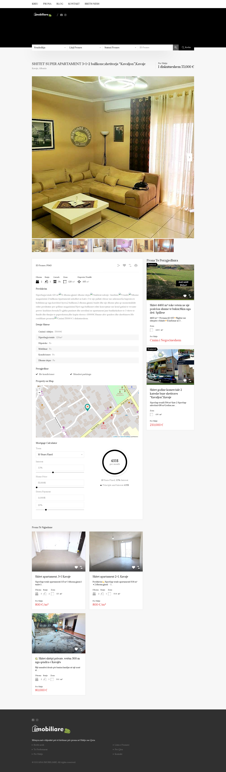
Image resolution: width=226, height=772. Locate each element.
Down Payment (43, 491)
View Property (170, 293)
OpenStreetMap (125, 436)
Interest (39, 461)
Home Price (41, 476)
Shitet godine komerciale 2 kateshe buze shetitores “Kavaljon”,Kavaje (166, 393)
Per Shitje (38, 754)
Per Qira (119, 749)
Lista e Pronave (122, 745)
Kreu (35, 3)
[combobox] (49, 48)
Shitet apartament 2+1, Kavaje (110, 576)
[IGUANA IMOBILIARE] (42, 17)
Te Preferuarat (40, 749)
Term (38, 448)
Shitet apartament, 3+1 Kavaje (53, 576)
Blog (59, 3)
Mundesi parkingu (82, 374)
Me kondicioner (46, 374)
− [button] (39, 392)
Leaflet (115, 436)
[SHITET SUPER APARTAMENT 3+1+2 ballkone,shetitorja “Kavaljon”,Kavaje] (87, 407)
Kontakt (74, 3)
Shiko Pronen (58, 563)
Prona (47, 3)
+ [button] (39, 388)
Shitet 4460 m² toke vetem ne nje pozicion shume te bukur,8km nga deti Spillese (170, 309)
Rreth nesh (92, 3)
